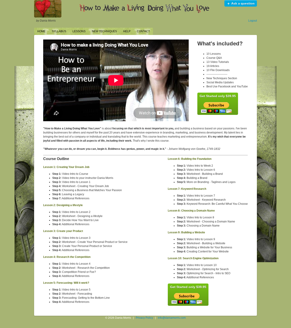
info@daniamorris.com (172, 317)
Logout (252, 20)
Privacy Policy (144, 317)
